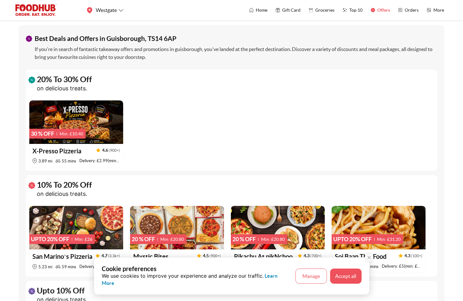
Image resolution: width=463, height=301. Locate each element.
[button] (76, 134)
